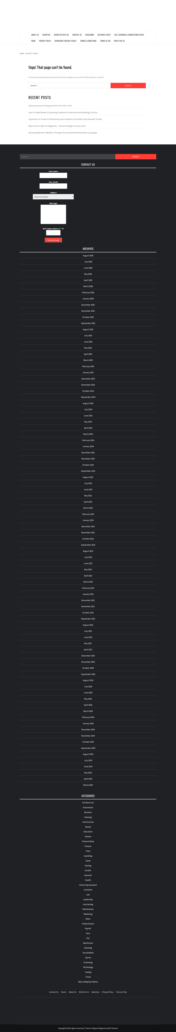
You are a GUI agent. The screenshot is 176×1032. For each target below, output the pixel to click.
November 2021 (88, 606)
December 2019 (88, 729)
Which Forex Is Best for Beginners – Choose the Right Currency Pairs (57, 126)
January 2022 (88, 594)
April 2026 (88, 280)
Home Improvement (88, 885)
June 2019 (88, 766)
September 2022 (88, 545)
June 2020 (88, 692)
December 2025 (88, 305)
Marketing (88, 914)
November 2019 (88, 735)
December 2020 (88, 655)
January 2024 (88, 446)
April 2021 (88, 649)
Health (88, 880)
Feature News (88, 841)
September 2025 (88, 323)
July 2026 (88, 261)
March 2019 (88, 785)
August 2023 (88, 477)
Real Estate (88, 943)
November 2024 (88, 384)
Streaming (88, 962)
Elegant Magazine (99, 1028)
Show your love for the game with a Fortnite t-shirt (50, 105)
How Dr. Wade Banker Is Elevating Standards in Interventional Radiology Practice (63, 112)
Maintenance (88, 909)
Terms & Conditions (88, 40)
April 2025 (88, 354)
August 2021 (88, 625)
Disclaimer (89, 34)
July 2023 (88, 483)
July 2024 (88, 409)
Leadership (88, 899)
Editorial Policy (104, 34)
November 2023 (88, 458)
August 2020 (88, 680)
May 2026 (88, 274)
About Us (35, 34)
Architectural (88, 802)
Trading (88, 972)
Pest (88, 933)
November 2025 (88, 311)
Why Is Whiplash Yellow (88, 981)
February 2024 (88, 440)
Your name (53, 171)
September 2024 (88, 397)
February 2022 (88, 588)
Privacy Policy (45, 40)
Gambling (88, 856)
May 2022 (88, 569)
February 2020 (88, 717)
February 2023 (88, 514)
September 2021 (88, 618)
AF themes (113, 1028)
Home (33, 40)
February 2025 (88, 366)
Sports (88, 957)
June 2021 (88, 637)
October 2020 (88, 668)
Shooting (88, 948)
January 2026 (88, 298)
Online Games (88, 923)
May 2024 (88, 421)
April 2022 (88, 575)
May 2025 (88, 348)
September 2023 (88, 471)
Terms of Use (105, 40)
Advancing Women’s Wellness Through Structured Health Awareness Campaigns (62, 132)
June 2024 (88, 415)
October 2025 (88, 317)
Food (88, 851)
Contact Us (77, 34)
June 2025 (88, 341)
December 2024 (88, 378)
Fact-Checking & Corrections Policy (129, 34)
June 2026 (88, 268)
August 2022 (88, 551)
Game (88, 860)
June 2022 (88, 563)
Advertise (46, 34)
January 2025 (88, 372)
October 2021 (88, 612)
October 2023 (88, 465)
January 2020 (88, 723)
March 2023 (88, 508)
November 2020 (88, 662)
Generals (88, 875)
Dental (88, 827)
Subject (53, 192)
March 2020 (88, 711)
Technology (88, 967)
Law (88, 894)
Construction (88, 822)
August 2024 (88, 403)
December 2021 (88, 600)
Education (88, 831)
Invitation (88, 889)
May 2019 (88, 772)
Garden (88, 870)
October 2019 (88, 742)
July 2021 (88, 631)
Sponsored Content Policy (65, 40)
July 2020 (88, 686)
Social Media (88, 952)
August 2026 (88, 255)
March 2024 (88, 434)
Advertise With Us (61, 34)
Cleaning (88, 817)
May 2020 (88, 699)
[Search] (151, 35)
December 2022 (88, 526)
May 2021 (88, 643)
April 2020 (88, 705)
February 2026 (88, 292)
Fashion (88, 836)
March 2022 (88, 581)
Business (88, 812)
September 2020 (88, 674)
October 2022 (88, 538)
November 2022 (88, 532)
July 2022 (88, 557)
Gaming (88, 865)
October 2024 (88, 391)
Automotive (88, 807)
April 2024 (88, 428)
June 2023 (88, 489)
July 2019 (88, 760)
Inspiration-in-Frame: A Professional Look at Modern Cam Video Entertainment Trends (65, 119)
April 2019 (88, 778)
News (88, 918)
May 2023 (88, 495)
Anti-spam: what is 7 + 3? (53, 228)
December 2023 (88, 452)
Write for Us (119, 40)
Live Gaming (88, 904)
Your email (53, 182)
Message (53, 203)
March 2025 (88, 360)
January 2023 (88, 520)
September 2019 (88, 748)
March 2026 (88, 286)
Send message (53, 240)
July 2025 (88, 335)
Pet (88, 938)
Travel (88, 977)
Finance (88, 846)
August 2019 (88, 754)
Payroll (88, 928)
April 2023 (88, 502)
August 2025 (88, 329)
